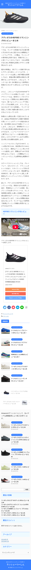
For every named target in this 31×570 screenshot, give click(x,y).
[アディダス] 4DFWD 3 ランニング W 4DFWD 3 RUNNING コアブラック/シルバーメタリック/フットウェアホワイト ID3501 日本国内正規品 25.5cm (15, 277)
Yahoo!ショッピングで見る (15, 298)
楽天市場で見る (15, 293)
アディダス (6, 316)
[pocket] (13, 307)
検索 (26, 489)
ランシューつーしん (15, 5)
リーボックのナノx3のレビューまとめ (13, 513)
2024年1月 (4, 539)
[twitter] (4, 307)
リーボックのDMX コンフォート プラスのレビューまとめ (20, 454)
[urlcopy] (26, 307)
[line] (22, 307)
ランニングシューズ (8, 313)
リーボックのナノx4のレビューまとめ (13, 515)
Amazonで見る (15, 289)
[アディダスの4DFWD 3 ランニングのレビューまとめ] (17, 307)
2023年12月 (5, 541)
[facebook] (9, 307)
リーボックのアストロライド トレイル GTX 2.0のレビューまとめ (20, 440)
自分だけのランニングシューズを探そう (15, 562)
